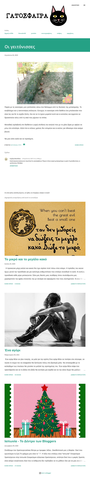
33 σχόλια (18, 375)
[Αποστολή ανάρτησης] (24, 145)
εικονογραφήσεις (46, 33)
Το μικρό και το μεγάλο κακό (26, 259)
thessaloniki (22, 33)
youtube (33, 33)
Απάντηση (14, 166)
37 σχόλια (18, 466)
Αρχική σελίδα (9, 33)
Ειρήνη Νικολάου (15, 158)
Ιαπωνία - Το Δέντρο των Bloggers (30, 441)
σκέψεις (59, 33)
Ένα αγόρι (12, 350)
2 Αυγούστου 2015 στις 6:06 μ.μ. (32, 158)
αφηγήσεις (70, 33)
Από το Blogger (46, 473)
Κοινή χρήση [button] (79, 145)
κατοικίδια (14, 145)
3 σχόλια (17, 284)
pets (19, 145)
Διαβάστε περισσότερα (78, 284)
